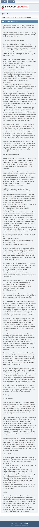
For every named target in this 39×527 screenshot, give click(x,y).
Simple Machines (24, 525)
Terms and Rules (18, 523)
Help (12, 523)
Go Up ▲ (26, 523)
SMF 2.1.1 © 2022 (15, 525)
